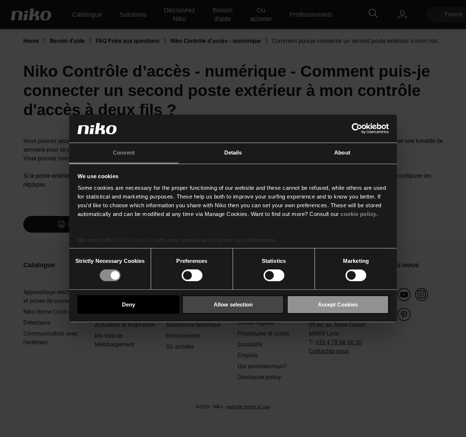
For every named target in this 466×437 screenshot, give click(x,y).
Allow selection (233, 304)
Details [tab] (233, 152)
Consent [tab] (124, 152)
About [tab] (342, 152)
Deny (128, 304)
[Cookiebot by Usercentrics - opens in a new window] (357, 128)
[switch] (192, 275)
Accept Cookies (338, 304)
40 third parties (133, 240)
